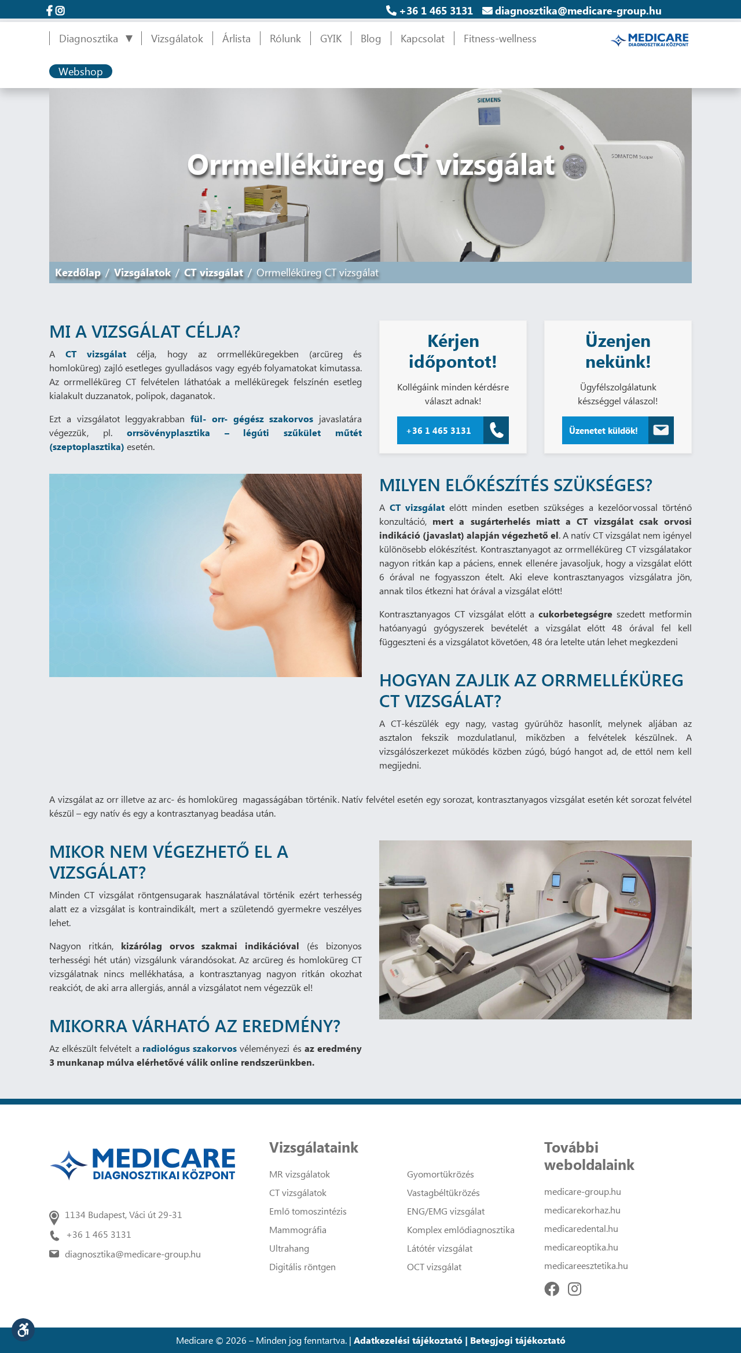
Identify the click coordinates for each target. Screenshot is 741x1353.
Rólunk (285, 38)
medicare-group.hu (582, 1191)
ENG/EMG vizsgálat (446, 1211)
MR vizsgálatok (299, 1174)
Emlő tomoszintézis (308, 1211)
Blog (371, 38)
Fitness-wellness (500, 38)
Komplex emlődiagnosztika (461, 1229)
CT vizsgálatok (298, 1192)
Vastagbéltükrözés (443, 1192)
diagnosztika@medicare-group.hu (578, 10)
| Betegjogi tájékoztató (515, 1340)
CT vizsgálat (213, 272)
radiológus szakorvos (189, 1048)
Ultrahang (289, 1248)
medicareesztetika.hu (586, 1265)
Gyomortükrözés (440, 1174)
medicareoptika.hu (581, 1247)
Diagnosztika (88, 38)
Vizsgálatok (177, 38)
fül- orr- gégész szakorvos (251, 418)
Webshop (80, 71)
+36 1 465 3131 (436, 10)
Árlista (236, 38)
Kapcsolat (423, 38)
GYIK (331, 38)
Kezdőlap (78, 272)
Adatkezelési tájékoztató (408, 1340)
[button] (23, 1329)
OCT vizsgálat (434, 1266)
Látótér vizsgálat (439, 1248)
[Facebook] (551, 1288)
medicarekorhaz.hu (582, 1210)
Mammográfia (298, 1229)
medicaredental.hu (581, 1228)
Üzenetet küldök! (603, 430)
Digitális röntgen (302, 1266)
